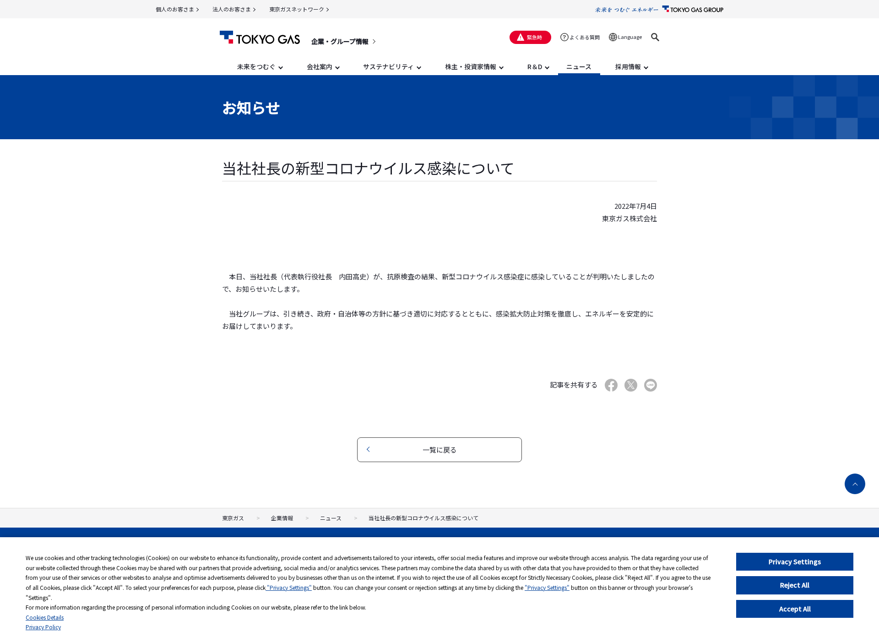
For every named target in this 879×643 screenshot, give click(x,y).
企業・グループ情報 (340, 41)
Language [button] (630, 36)
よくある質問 (585, 37)
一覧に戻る (440, 449)
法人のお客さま (231, 9)
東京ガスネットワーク (296, 9)
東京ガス (233, 518)
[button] (655, 37)
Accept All (795, 608)
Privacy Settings (795, 561)
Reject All (794, 584)
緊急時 (534, 37)
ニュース (331, 518)
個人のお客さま (175, 9)
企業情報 (282, 518)
